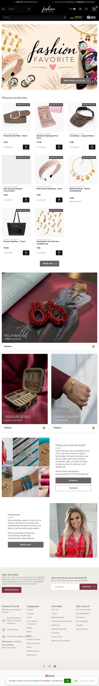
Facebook (73, 488)
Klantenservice (11, 590)
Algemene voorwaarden (60, 641)
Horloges (30, 613)
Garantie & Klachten (59, 629)
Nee (76, 681)
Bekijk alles (48, 263)
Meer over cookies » (88, 681)
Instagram (73, 480)
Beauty (29, 647)
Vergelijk (79, 625)
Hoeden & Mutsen (34, 639)
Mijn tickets (80, 617)
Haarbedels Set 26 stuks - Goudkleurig (48, 242)
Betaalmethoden (57, 617)
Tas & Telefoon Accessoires (32, 622)
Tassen (29, 617)
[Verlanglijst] (86, 9)
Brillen (29, 632)
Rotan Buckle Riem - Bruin (15, 136)
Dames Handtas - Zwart (14, 241)
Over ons (54, 610)
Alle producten (82, 629)
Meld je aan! (25, 545)
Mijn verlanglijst (82, 621)
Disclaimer (55, 633)
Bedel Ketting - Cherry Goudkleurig (80, 190)
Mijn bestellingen (82, 613)
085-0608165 (12, 630)
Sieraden (30, 610)
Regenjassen (31, 655)
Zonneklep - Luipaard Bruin (82, 136)
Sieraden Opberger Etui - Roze (48, 137)
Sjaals (29, 635)
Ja (67, 681)
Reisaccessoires (33, 651)
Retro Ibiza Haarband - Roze (49, 189)
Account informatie (83, 610)
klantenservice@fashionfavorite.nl (20, 636)
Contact (54, 613)
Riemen (29, 628)
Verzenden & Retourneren (61, 621)
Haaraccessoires (33, 643)
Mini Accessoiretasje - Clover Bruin (13, 190)
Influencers (55, 625)
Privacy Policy (56, 637)
